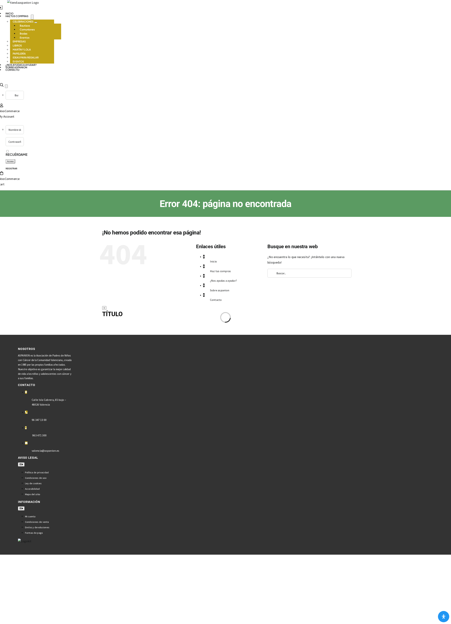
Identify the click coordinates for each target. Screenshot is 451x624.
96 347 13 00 (39, 420)
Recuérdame (16, 154)
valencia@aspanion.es (45, 450)
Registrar (11, 168)
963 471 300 (39, 435)
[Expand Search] (6, 86)
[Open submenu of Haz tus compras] (32, 17)
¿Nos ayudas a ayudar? (223, 280)
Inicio (213, 261)
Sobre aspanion (219, 290)
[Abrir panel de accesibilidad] (443, 616)
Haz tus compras (220, 271)
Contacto (216, 300)
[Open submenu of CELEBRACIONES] (35, 22)
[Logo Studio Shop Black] (23, 3)
